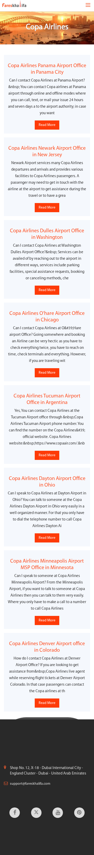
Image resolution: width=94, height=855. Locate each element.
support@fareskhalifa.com (30, 784)
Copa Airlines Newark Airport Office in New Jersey (47, 152)
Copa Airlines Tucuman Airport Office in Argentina (47, 399)
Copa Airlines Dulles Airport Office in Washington (47, 234)
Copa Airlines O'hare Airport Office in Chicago (47, 317)
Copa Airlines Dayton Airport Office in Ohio (47, 482)
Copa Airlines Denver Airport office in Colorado (47, 647)
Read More (47, 125)
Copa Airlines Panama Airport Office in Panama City (47, 69)
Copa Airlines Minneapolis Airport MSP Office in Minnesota (47, 564)
